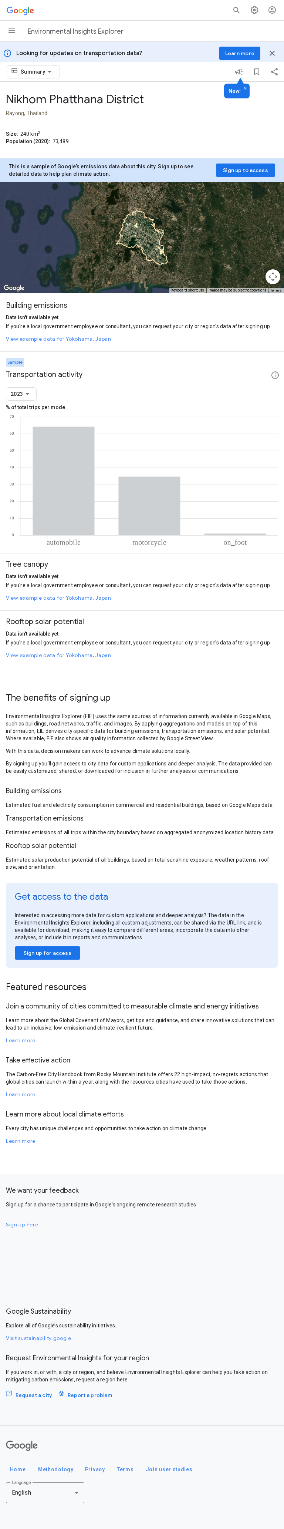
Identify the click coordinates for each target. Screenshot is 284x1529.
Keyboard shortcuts (187, 290)
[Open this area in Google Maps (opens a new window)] (14, 288)
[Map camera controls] (273, 276)
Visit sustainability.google (38, 1338)
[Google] (22, 1446)
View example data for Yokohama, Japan (58, 339)
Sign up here (22, 1224)
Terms (276, 290)
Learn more (21, 1040)
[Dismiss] (245, 88)
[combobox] (37, 71)
